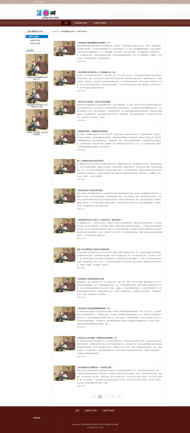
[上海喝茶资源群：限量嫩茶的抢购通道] (64, 144)
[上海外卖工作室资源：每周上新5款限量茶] (64, 115)
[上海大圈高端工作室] (46, 17)
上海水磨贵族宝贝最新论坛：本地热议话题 (94, 367)
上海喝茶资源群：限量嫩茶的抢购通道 (92, 131)
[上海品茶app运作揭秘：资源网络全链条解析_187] (64, 351)
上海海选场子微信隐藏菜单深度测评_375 (93, 43)
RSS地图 (107, 424)
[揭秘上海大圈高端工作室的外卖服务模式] (64, 262)
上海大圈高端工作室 (67, 31)
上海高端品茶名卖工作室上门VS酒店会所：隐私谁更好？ (100, 220)
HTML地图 (114, 424)
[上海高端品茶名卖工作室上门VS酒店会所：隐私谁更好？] (64, 233)
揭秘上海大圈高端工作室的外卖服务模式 (93, 249)
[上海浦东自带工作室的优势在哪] (64, 203)
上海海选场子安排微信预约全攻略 (90, 279)
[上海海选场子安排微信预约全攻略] (64, 292)
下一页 (111, 397)
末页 (118, 397)
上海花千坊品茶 (99, 23)
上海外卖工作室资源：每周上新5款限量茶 (94, 102)
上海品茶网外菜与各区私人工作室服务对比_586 (96, 72)
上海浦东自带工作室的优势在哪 (89, 190)
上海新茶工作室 (80, 23)
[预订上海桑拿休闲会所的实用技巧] (64, 174)
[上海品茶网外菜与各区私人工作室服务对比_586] (64, 85)
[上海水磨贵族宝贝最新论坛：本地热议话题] (64, 380)
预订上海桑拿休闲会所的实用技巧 (90, 161)
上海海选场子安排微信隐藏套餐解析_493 (93, 308)
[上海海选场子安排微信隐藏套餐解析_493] (64, 321)
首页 (66, 23)
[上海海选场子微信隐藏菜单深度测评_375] (64, 56)
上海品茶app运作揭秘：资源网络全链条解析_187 (97, 338)
